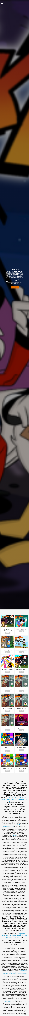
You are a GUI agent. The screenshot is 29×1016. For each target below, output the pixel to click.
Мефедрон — (15, 835)
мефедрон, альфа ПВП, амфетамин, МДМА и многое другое (14, 935)
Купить (15, 287)
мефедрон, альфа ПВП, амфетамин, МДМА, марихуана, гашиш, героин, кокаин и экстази (14, 799)
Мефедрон (12, 1011)
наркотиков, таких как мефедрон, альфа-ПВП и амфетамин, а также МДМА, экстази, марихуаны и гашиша (14, 972)
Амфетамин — (23, 877)
